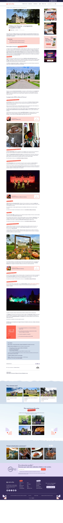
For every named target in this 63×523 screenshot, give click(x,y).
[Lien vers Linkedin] (37, 363)
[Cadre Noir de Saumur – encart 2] (50, 62)
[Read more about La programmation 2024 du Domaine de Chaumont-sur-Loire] (48, 395)
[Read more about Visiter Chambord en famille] (14, 395)
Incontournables (14, 7)
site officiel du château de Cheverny (30, 209)
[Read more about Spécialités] (38, 430)
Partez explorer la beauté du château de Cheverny (17, 40)
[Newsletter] (50, 48)
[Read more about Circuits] (25, 420)
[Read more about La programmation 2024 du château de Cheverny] (31, 395)
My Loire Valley (8, 7)
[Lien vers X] (39, 363)
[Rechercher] (55, 3)
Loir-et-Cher (11, 7)
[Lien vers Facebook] (36, 363)
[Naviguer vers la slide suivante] (52, 445)
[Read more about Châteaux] (25, 430)
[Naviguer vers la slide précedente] (49, 445)
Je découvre (36, 119)
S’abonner (43, 469)
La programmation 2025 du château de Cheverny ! (17, 42)
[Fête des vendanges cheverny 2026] (50, 20)
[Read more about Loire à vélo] (38, 420)
